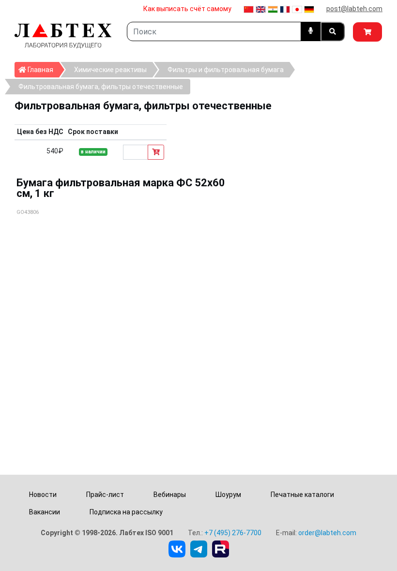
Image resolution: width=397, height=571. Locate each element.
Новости (43, 494)
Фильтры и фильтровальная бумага (226, 70)
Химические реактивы (110, 70)
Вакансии (44, 512)
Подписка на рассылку (126, 512)
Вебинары (169, 494)
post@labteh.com (354, 9)
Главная (42, 69)
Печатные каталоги (302, 494)
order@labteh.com (327, 533)
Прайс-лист (105, 494)
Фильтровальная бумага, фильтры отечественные (100, 86)
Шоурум (228, 494)
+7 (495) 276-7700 (232, 533)
